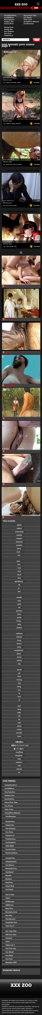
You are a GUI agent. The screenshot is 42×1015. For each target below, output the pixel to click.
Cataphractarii (9, 861)
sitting (13, 123)
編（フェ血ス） (20, 749)
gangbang (20, 581)
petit (20, 604)
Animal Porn (8, 27)
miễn (20, 712)
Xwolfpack (8, 872)
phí (20, 716)
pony (20, 647)
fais (20, 591)
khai (20, 676)
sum (20, 723)
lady (20, 759)
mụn (20, 706)
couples (20, 545)
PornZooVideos (10, 853)
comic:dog (20, 532)
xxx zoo (26, 9)
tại (20, 719)
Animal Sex (8, 29)
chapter (20, 538)
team (20, 736)
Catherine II (8, 35)
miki (20, 765)
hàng (20, 686)
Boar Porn (8, 908)
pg (20, 673)
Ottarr (6, 898)
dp (20, 585)
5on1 (20, 574)
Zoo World (8, 952)
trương (20, 680)
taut (10, 205)
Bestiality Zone (10, 912)
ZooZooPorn (9, 23)
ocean (20, 729)
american (20, 542)
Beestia (7, 875)
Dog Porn (8, 882)
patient (20, 628)
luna (20, 568)
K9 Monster (8, 901)
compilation (20, 650)
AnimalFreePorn (10, 15)
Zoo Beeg (8, 955)
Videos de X (9, 945)
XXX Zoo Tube (9, 934)
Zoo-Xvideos (9, 31)
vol (20, 555)
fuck (20, 552)
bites (20, 614)
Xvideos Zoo (9, 21)
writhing (8, 82)
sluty (20, 624)
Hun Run (7, 915)
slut (20, 564)
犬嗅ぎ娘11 (20, 742)
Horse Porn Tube (30, 15)
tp (20, 693)
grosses (20, 611)
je (20, 588)
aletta (20, 726)
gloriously (9, 164)
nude (14, 164)
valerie (20, 660)
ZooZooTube (9, 849)
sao (20, 690)
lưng (20, 709)
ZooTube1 (8, 889)
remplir (20, 597)
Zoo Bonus (8, 865)
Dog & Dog (8, 886)
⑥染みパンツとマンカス (20, 745)
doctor (20, 643)
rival (20, 571)
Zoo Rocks (28, 17)
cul (20, 607)
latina (20, 654)
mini (20, 578)
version (20, 769)
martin (19, 82)
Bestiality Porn (10, 868)
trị (20, 700)
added (20, 528)
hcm (20, 696)
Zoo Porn (8, 959)
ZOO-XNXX (8, 846)
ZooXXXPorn (9, 17)
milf (15, 246)
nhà (20, 683)
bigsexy (8, 123)
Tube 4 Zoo (28, 19)
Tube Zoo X (8, 926)
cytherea (20, 633)
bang (20, 640)
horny (20, 621)
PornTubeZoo (9, 19)
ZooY (6, 941)
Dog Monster (9, 919)
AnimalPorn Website (31, 21)
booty (20, 657)
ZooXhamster (29, 23)
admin (20, 525)
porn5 (20, 670)
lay (7, 246)
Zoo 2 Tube (8, 894)
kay (20, 664)
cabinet (20, 637)
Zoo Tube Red (9, 931)
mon (20, 601)
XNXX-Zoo (8, 905)
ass (7, 205)
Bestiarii (7, 879)
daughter (20, 755)
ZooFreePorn (9, 842)
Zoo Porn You (9, 948)
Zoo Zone (8, 33)
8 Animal (7, 938)
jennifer (20, 733)
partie (20, 617)
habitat (20, 535)
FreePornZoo (9, 839)
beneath (13, 82)
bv (20, 772)
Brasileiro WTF (10, 962)
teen (20, 561)
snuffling (20, 752)
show (20, 548)
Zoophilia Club (10, 922)
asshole (20, 762)
